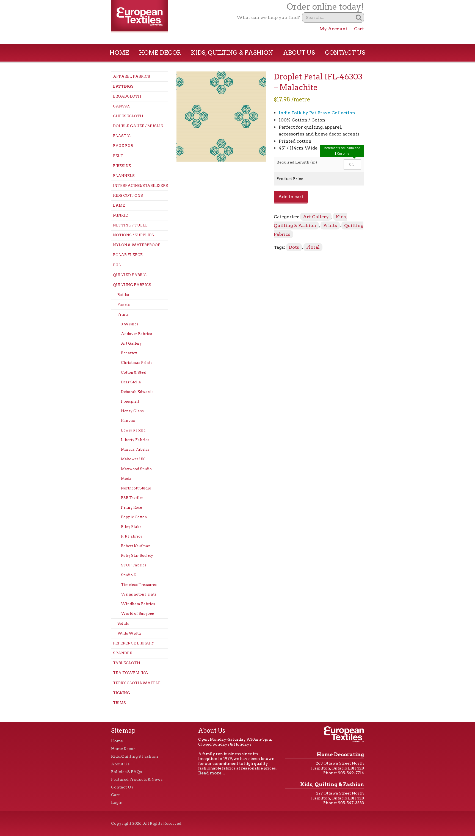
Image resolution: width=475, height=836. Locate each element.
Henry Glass (132, 411)
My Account (333, 28)
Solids (123, 623)
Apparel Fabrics (131, 76)
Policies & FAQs (126, 771)
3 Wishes (129, 324)
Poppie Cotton (134, 517)
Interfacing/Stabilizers (140, 186)
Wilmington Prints (138, 594)
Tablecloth (126, 663)
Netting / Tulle (130, 225)
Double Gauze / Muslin (138, 126)
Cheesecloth (128, 116)
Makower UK (133, 459)
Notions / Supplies (133, 235)
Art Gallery (131, 343)
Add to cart (290, 196)
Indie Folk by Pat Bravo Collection (317, 112)
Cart (359, 28)
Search (359, 17)
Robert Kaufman (136, 546)
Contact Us (345, 52)
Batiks (123, 295)
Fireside (122, 166)
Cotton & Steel (134, 372)
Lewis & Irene (133, 430)
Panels (123, 305)
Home (119, 52)
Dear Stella (131, 382)
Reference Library (133, 643)
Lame (119, 205)
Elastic (122, 136)
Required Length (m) (297, 162)
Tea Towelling (130, 673)
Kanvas (128, 421)
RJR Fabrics (131, 536)
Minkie (120, 215)
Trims (119, 703)
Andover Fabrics (136, 334)
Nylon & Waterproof (136, 245)
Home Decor (160, 52)
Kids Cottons (128, 195)
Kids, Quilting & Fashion (232, 52)
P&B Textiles (132, 498)
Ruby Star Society (137, 555)
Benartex (129, 353)
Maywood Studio (136, 469)
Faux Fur (123, 146)
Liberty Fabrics (135, 440)
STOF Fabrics (134, 565)
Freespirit (130, 401)
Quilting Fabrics (132, 285)
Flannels (124, 176)
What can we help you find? (268, 17)
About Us (299, 52)
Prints (123, 314)
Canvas (122, 106)
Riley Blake (131, 527)
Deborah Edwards (137, 392)
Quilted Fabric (130, 275)
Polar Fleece (128, 255)
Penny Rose (131, 507)
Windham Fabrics (138, 604)
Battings (123, 86)
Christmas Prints (136, 363)
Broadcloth (127, 96)
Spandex (122, 653)
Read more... (211, 773)
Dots (294, 247)
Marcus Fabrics (135, 449)
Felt (118, 156)
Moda (126, 479)
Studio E (128, 575)
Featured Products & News (136, 779)
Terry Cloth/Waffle (137, 683)
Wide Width (129, 633)
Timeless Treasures (139, 585)
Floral (313, 247)
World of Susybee (137, 613)
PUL (117, 265)
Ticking (121, 693)
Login (117, 802)
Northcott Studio (136, 488)
